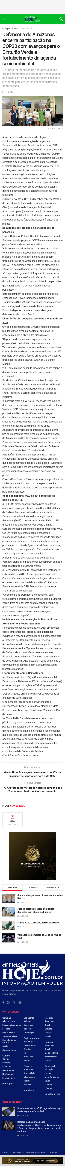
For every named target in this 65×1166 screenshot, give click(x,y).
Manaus (27, 1081)
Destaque (7, 1083)
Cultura (6, 1055)
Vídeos (27, 1060)
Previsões (28, 1057)
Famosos (6, 1066)
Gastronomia (8, 1070)
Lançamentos (8, 1078)
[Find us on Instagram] (8, 1002)
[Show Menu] (3, 19)
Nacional (27, 1085)
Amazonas (27, 29)
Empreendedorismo (11, 1025)
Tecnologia (29, 1033)
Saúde (5, 1046)
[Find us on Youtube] (20, 1002)
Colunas (6, 1018)
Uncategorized (52, 1094)
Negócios (28, 1029)
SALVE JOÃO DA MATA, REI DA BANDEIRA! (38, 922)
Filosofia (6, 1029)
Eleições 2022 (51, 1053)
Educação (49, 1069)
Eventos (6, 1063)
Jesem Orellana (9, 1036)
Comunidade (29, 1073)
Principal (6, 29)
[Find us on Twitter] (14, 1002)
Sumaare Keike (9, 1050)
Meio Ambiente (52, 1077)
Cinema (5, 1059)
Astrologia (28, 1041)
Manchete (29, 1090)
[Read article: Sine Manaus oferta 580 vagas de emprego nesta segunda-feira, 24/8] (8, 1111)
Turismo (48, 1085)
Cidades (48, 1029)
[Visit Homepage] (32, 19)
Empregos (28, 1025)
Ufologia (48, 1088)
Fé (25, 1053)
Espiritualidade (31, 1038)
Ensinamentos (30, 1045)
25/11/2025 (7, 92)
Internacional (29, 1077)
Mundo (48, 1036)
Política (49, 1042)
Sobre (5, 1152)
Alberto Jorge (8, 1021)
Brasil (47, 1025)
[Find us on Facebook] (3, 1002)
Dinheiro (27, 1021)
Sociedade (50, 1066)
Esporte (28, 1066)
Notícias (16, 29)
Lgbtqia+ (48, 1073)
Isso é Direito (8, 1033)
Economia (29, 1018)
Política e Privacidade (35, 1152)
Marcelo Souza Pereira (9, 1041)
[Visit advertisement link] (32, 856)
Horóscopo (7, 1074)
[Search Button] (61, 19)
